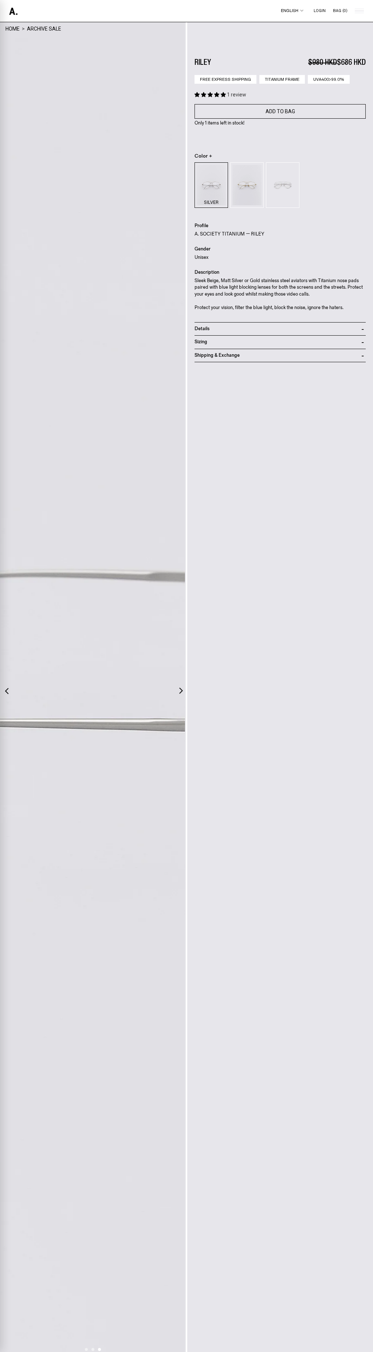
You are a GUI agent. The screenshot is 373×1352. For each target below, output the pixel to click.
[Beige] (282, 185)
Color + (203, 156)
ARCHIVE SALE (44, 29)
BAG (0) (340, 11)
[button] (211, 95)
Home (12, 29)
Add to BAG (280, 111)
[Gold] (247, 185)
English (289, 10)
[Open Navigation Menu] (358, 11)
